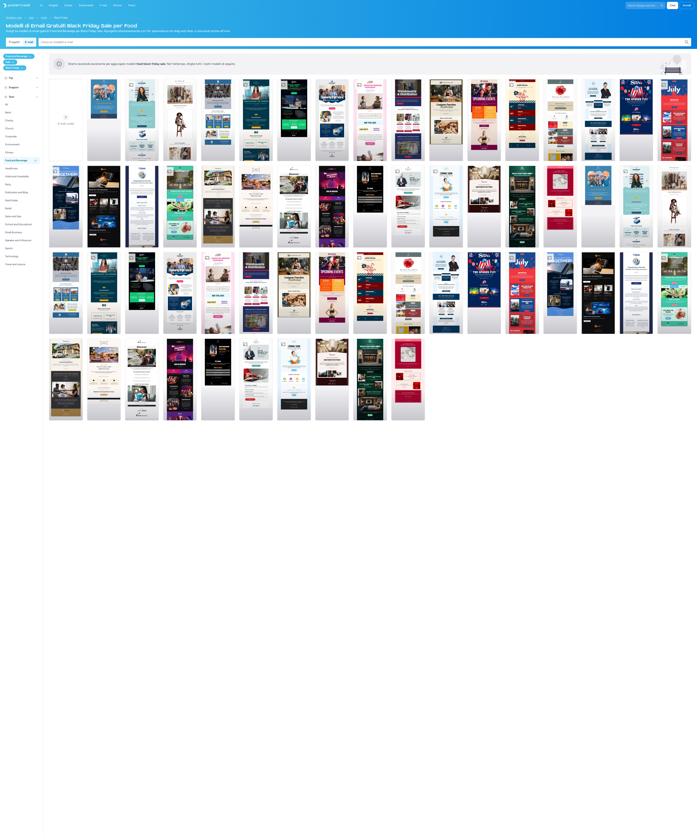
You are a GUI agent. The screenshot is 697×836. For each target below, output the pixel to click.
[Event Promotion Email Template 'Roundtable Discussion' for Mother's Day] (370, 120)
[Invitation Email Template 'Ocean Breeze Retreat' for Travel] (294, 206)
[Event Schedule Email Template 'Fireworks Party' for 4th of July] (674, 120)
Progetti (14, 42)
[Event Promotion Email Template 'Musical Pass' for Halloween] (332, 206)
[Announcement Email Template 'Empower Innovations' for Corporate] (142, 120)
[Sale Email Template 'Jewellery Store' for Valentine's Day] (560, 206)
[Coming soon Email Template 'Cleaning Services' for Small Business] (446, 206)
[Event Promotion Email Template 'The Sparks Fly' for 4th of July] (636, 120)
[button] (37, 78)
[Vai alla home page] (15, 5)
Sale (31, 17)
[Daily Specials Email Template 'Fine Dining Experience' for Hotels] (256, 206)
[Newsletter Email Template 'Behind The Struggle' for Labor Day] (218, 120)
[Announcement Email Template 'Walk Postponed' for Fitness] (104, 120)
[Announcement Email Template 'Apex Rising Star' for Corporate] (142, 206)
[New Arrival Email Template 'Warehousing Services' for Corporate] (408, 120)
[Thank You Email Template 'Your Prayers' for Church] (484, 206)
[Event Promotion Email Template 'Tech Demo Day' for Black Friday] (294, 120)
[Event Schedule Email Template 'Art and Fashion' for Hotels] (522, 206)
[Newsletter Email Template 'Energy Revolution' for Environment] (66, 206)
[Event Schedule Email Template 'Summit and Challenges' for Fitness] (484, 120)
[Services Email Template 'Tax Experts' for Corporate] (408, 206)
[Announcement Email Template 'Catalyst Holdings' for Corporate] (256, 120)
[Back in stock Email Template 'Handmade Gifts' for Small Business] (446, 120)
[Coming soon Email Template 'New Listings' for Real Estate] (218, 206)
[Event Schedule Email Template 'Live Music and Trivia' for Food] (522, 120)
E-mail (29, 42)
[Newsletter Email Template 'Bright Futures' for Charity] (332, 120)
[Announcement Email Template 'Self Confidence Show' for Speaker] (370, 206)
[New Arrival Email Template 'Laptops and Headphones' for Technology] (104, 206)
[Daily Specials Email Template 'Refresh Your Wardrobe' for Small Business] (180, 120)
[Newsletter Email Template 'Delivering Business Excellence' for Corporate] (598, 120)
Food (44, 17)
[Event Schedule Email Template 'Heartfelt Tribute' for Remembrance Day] (560, 120)
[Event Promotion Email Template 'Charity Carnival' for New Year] (180, 206)
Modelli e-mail (14, 17)
